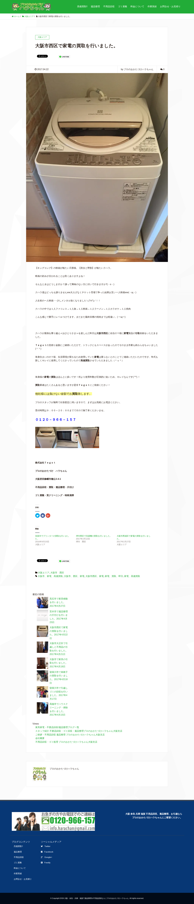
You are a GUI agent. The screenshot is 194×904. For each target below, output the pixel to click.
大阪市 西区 (57, 572)
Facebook (48, 852)
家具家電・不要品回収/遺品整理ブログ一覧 (57, 727)
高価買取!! (82, 6)
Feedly (47, 862)
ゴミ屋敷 (122, 6)
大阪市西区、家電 (94, 576)
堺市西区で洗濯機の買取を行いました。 (94, 536)
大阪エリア (43, 572)
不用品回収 (109, 6)
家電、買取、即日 (114, 576)
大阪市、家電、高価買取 (50, 576)
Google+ (48, 857)
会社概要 (39, 738)
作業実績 (152, 6)
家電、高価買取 (132, 576)
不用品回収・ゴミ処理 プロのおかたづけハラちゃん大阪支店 (66, 742)
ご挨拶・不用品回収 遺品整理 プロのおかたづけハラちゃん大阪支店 (70, 734)
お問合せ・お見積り (170, 6)
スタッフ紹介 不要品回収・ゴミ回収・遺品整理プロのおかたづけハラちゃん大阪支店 (78, 731)
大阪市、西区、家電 (74, 576)
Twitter (47, 846)
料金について (137, 6)
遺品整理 (95, 6)
